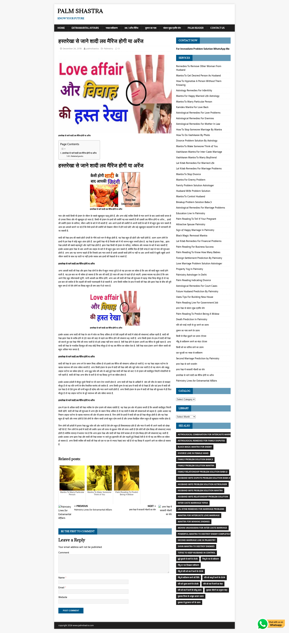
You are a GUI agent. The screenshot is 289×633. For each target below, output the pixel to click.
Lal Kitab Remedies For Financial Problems (198, 241)
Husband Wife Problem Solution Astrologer (202, 484)
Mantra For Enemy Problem (190, 180)
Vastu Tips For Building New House (194, 297)
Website (62, 597)
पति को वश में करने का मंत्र (213, 584)
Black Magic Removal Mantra (191, 235)
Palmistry (108, 48)
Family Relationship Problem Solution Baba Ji (202, 471)
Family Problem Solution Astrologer (195, 185)
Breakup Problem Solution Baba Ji (194, 202)
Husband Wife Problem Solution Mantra (200, 490)
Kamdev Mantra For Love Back (192, 107)
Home (61, 28)
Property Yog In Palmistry (189, 269)
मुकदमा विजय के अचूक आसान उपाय (191, 596)
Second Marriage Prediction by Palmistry (197, 358)
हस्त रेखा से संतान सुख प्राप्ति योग (190, 308)
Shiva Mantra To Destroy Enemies (196, 546)
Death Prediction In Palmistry (191, 319)
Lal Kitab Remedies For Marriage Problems (199, 168)
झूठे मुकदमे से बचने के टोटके (188, 559)
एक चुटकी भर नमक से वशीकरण (189, 353)
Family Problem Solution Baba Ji (195, 459)
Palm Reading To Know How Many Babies (198, 252)
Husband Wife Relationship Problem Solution (203, 496)
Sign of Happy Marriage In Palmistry (195, 230)
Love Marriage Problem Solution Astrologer (199, 263)
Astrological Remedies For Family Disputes (201, 440)
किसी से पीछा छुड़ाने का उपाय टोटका (191, 336)
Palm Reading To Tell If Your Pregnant (196, 219)
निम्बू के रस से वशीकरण (210, 559)
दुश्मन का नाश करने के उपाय (188, 330)
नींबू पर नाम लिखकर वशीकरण (188, 565)
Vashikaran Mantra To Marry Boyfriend (196, 157)
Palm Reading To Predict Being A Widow (197, 314)
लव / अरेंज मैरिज (131, 28)
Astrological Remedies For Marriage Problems (200, 207)
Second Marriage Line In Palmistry (196, 540)
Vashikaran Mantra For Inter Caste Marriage (199, 152)
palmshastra (92, 48)
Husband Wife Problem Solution (193, 191)
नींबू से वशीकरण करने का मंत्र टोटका (191, 341)
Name (61, 577)
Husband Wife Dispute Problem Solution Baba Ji (204, 478)
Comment (63, 552)
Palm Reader (196, 28)
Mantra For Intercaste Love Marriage (199, 515)
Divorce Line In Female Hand (193, 453)
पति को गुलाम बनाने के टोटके (188, 584)
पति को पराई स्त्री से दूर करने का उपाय (192, 325)
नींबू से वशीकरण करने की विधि (188, 577)
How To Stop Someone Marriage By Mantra (199, 129)
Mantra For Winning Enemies (194, 521)
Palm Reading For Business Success (195, 247)
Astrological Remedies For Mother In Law (198, 124)
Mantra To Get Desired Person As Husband (198, 75)
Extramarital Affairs (85, 28)
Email (61, 587)
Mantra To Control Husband (190, 196)
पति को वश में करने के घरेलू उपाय (190, 590)
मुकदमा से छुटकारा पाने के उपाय (189, 602)
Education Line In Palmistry (190, 213)
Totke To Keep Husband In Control (196, 552)
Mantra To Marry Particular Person (194, 101)
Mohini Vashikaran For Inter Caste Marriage (202, 528)
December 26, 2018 (72, 48)
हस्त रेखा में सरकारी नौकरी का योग (190, 369)
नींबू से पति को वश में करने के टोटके (190, 571)
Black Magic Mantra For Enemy (195, 447)
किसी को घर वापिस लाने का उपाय (190, 347)
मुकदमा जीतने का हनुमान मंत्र (216, 590)
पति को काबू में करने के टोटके (214, 577)
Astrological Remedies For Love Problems (198, 113)
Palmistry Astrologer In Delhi (191, 275)
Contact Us (217, 28)
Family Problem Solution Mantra (196, 465)
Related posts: (77, 156)
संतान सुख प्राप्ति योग (172, 28)
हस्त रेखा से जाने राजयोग (186, 364)
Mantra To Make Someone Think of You (197, 146)
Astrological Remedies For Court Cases (196, 286)
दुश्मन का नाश (150, 28)
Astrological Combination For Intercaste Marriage (206, 434)
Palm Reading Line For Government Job (197, 302)
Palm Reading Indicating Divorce (193, 280)
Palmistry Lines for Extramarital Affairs (196, 381)
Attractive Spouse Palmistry (190, 224)
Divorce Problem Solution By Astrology (196, 140)
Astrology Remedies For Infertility (194, 90)
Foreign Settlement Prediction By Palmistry (199, 258)
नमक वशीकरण (112, 28)
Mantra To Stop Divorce (188, 174)
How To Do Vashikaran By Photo (193, 135)
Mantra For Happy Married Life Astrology (197, 96)
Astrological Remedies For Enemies (195, 118)
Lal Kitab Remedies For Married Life (195, 163)
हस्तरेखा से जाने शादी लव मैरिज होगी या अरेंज (79, 153)
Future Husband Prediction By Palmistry (197, 291)
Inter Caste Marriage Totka (193, 503)
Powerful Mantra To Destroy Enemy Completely (204, 534)
